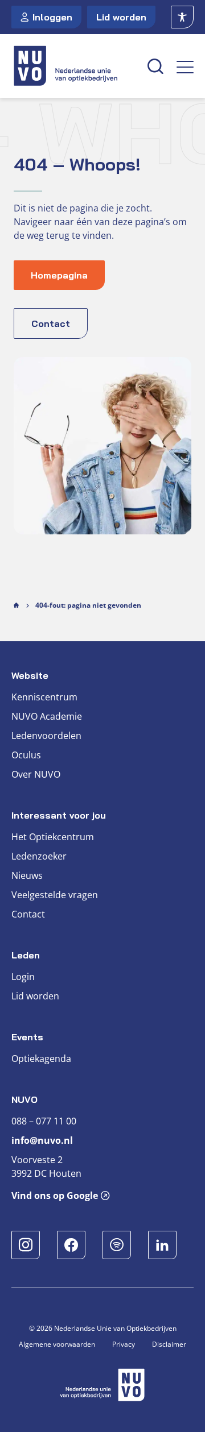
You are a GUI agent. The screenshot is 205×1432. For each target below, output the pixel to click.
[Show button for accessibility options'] (182, 17)
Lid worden (121, 17)
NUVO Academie (46, 716)
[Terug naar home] (72, 66)
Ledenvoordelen (46, 735)
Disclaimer (169, 1344)
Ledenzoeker (39, 856)
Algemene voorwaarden (57, 1344)
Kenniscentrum (44, 697)
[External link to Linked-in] (162, 1245)
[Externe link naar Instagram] (25, 1245)
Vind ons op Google (54, 1195)
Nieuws (27, 875)
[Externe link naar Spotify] (116, 1245)
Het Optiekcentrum (52, 837)
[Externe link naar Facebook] (71, 1245)
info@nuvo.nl (42, 1140)
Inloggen (52, 17)
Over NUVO (35, 774)
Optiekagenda (41, 1058)
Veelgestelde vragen (54, 895)
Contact (28, 914)
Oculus (26, 755)
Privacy (123, 1344)
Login (23, 976)
